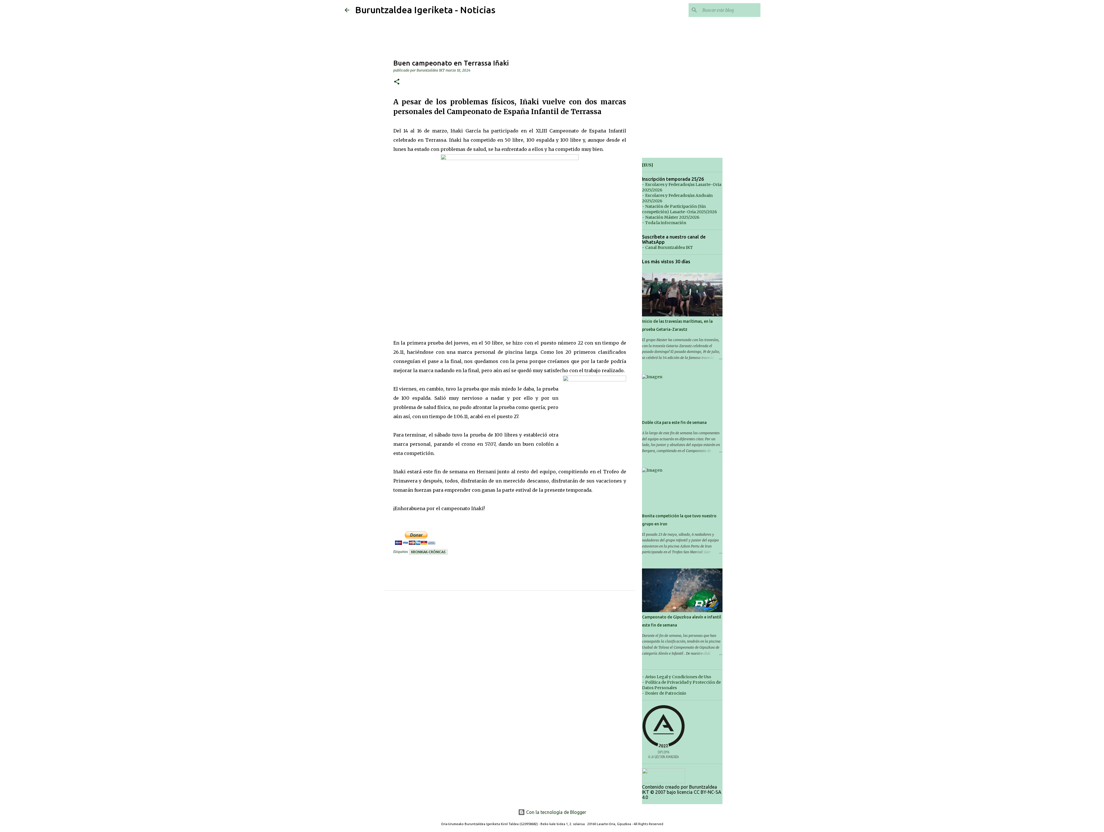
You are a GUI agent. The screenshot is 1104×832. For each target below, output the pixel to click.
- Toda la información (664, 222)
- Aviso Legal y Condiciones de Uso (676, 676)
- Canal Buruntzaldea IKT (667, 247)
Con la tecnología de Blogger (555, 812)
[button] (396, 82)
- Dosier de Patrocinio (664, 693)
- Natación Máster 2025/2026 (670, 217)
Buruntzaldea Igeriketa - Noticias (425, 10)
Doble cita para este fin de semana (674, 422)
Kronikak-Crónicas (428, 552)
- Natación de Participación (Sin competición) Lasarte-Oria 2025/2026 (679, 209)
